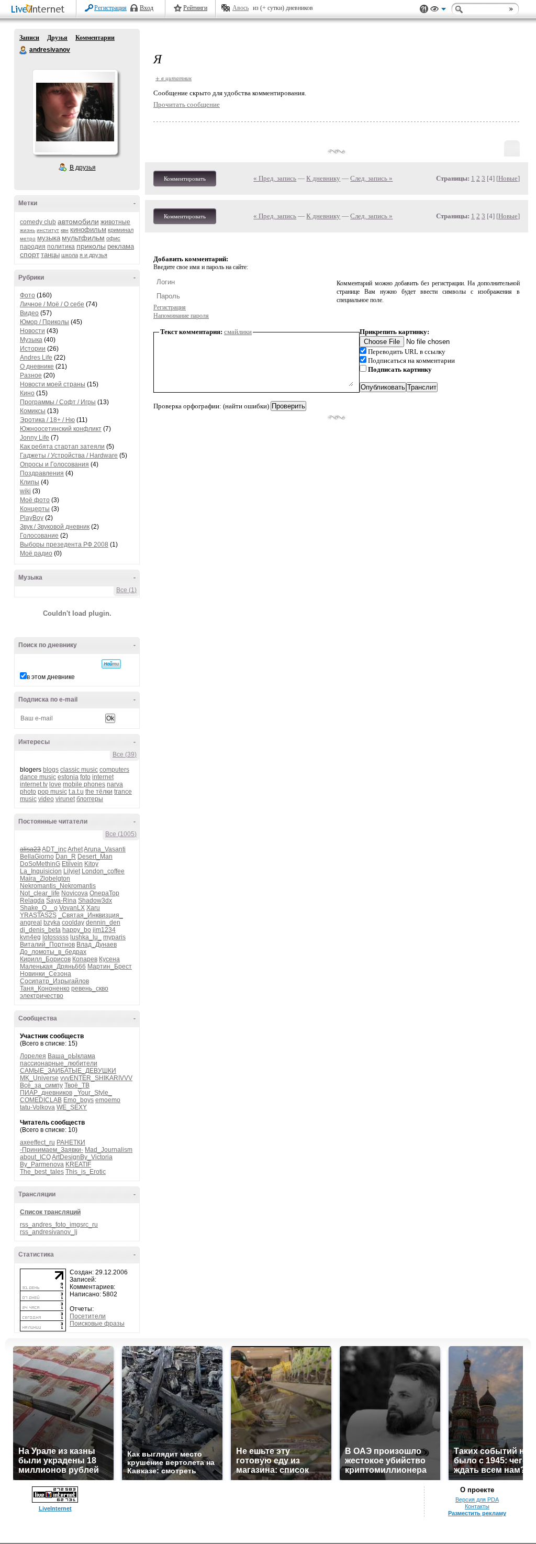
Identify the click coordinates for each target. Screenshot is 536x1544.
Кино (27, 393)
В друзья (83, 167)
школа (69, 255)
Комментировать (185, 178)
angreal (31, 922)
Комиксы (33, 411)
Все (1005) (121, 834)
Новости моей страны (52, 384)
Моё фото (35, 500)
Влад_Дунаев (96, 944)
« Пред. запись (274, 178)
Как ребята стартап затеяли (62, 446)
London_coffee (103, 871)
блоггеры (89, 799)
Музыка (31, 339)
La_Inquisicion (41, 871)
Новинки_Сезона (45, 974)
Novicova (74, 893)
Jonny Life (34, 437)
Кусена (109, 959)
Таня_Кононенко (45, 988)
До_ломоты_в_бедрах (53, 952)
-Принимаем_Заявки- (51, 1149)
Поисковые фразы (97, 1323)
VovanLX (72, 908)
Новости (32, 331)
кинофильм (88, 230)
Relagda (32, 900)
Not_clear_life (40, 893)
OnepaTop (104, 893)
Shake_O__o (39, 908)
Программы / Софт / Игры (58, 402)
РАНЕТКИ (71, 1142)
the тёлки (99, 791)
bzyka (51, 922)
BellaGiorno (37, 856)
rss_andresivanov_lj (48, 1232)
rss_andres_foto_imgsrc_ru (59, 1224)
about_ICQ (35, 1157)
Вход (146, 8)
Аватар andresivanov (75, 112)
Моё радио (36, 553)
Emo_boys (78, 1100)
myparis (114, 937)
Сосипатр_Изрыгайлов (54, 981)
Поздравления (42, 473)
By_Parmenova (42, 1164)
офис (113, 238)
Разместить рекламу (477, 1513)
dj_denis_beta (40, 930)
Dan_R (65, 856)
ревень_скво (89, 988)
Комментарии (95, 37)
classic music (79, 769)
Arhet (75, 849)
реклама (120, 246)
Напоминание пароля (181, 315)
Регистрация (110, 8)
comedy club (38, 222)
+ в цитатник (173, 78)
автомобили (78, 221)
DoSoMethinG (40, 864)
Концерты (35, 509)
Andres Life (36, 357)
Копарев (84, 959)
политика (61, 246)
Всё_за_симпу (41, 1085)
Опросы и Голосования (54, 464)
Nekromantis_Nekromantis (58, 886)
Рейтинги (195, 8)
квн (65, 230)
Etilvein (72, 864)
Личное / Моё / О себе (52, 304)
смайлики (238, 332)
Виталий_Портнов (47, 944)
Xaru (93, 908)
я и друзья (93, 255)
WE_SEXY (72, 1107)
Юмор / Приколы (44, 322)
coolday (73, 922)
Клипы (29, 482)
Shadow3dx (95, 900)
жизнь (27, 230)
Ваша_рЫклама (71, 1056)
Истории (33, 348)
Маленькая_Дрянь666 (53, 966)
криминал (120, 230)
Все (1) (126, 590)
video (46, 799)
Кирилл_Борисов (45, 959)
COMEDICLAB (41, 1100)
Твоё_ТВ (77, 1085)
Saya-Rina (61, 900)
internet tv (34, 784)
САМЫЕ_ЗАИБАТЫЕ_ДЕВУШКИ (68, 1070)
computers (114, 769)
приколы (91, 246)
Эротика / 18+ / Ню (47, 420)
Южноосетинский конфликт (61, 428)
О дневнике (37, 366)
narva (115, 784)
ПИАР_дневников (46, 1092)
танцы (50, 255)
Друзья (57, 37)
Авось (240, 8)
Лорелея (33, 1056)
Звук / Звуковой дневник (55, 526)
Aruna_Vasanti (105, 849)
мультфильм (83, 238)
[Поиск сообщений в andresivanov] (111, 664)
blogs (51, 769)
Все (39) (125, 754)
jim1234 (104, 930)
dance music (38, 777)
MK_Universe (39, 1078)
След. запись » (371, 178)
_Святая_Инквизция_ (90, 915)
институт (48, 230)
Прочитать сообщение (186, 104)
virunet (65, 799)
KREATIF (78, 1164)
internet (103, 777)
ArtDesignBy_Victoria (82, 1157)
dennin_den (103, 922)
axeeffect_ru (37, 1142)
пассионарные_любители (58, 1063)
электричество (41, 995)
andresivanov (23, 50)
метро (28, 238)
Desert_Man (95, 856)
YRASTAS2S (38, 915)
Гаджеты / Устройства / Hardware (69, 455)
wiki (25, 491)
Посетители (88, 1316)
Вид (438, 10)
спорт (29, 254)
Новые (508, 178)
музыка (48, 238)
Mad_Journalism (108, 1149)
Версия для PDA (477, 1499)
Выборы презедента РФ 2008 (64, 544)
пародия (33, 246)
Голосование (39, 535)
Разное (31, 375)
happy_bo (76, 930)
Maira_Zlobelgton (45, 878)
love (55, 784)
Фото (27, 295)
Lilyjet (71, 871)
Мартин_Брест (109, 966)
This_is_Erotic (85, 1171)
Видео (29, 313)
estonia (68, 777)
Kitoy (91, 864)
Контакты (477, 1506)
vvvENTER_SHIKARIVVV (96, 1078)
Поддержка (424, 9)
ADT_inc (54, 849)
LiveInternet (40, 9)
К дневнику (323, 178)
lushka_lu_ (86, 937)
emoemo (107, 1100)
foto (85, 777)
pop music (52, 791)
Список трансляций (50, 1212)
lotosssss (55, 937)
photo (28, 791)
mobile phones (84, 784)
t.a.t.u (76, 791)
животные (115, 222)
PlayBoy (31, 517)
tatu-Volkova (37, 1107)
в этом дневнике (51, 677)
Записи (29, 37)
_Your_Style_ (93, 1092)
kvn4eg (30, 937)
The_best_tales (42, 1171)
